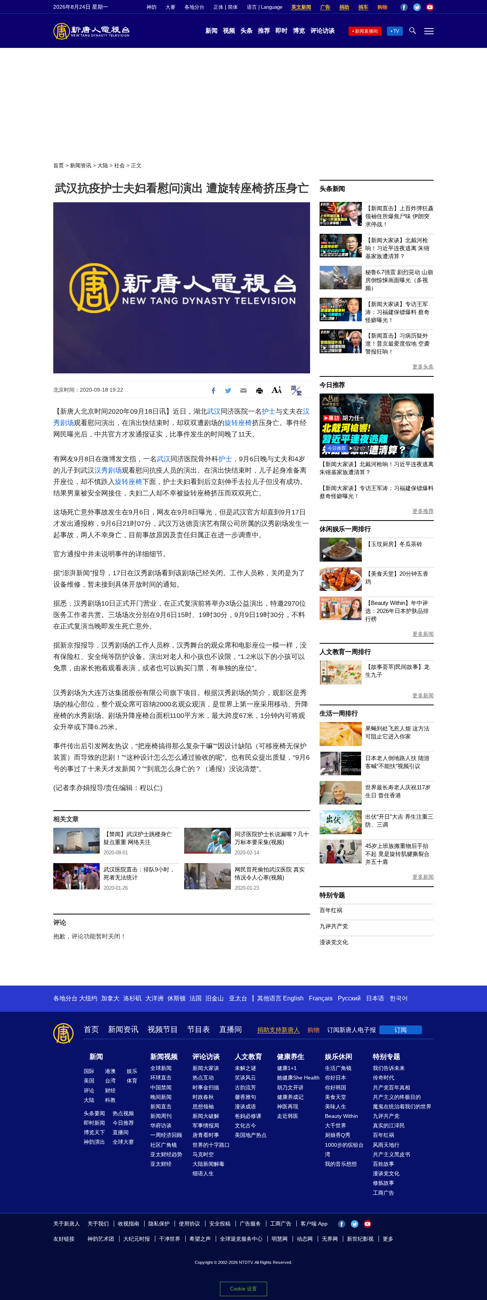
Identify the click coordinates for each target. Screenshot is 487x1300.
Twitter (417, 7)
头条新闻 (332, 188)
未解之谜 (245, 1068)
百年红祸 (331, 910)
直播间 (230, 1029)
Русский (349, 998)
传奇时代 (383, 1078)
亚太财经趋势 (166, 1154)
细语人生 (203, 1173)
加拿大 (110, 998)
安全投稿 (220, 1224)
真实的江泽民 (389, 1125)
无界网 (330, 1239)
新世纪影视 (360, 1239)
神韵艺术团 (101, 1239)
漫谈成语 (245, 1106)
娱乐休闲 (338, 1056)
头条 (246, 30)
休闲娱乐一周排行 (345, 529)
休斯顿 (176, 998)
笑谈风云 (245, 1078)
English (293, 998)
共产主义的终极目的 (397, 1097)
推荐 (264, 30)
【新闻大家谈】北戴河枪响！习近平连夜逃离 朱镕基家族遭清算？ (397, 248)
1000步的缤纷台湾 (344, 1149)
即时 (281, 30)
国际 (89, 1071)
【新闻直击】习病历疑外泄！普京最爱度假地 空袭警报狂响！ (397, 343)
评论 (89, 1090)
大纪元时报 (136, 1239)
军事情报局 (206, 1125)
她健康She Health (298, 1078)
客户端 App (314, 1224)
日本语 (375, 998)
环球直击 (161, 1078)
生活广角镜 (338, 1068)
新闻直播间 (366, 31)
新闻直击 (161, 1106)
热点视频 (123, 1113)
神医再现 (287, 1106)
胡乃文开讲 (290, 1087)
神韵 (151, 7)
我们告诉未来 (389, 1068)
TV (396, 31)
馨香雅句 (245, 1097)
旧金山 (214, 998)
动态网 (305, 1239)
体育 (132, 1081)
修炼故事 (383, 1183)
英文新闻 (301, 7)
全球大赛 (123, 1142)
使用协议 (189, 1224)
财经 (110, 1090)
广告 (325, 7)
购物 (382, 7)
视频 (229, 30)
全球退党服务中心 (241, 1239)
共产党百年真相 (391, 1087)
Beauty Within (341, 1116)
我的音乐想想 (341, 1164)
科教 (110, 1100)
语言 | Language (264, 7)
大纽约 (88, 998)
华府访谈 (161, 1125)
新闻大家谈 (206, 1068)
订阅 (401, 1030)
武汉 (214, 411)
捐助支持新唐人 (278, 1030)
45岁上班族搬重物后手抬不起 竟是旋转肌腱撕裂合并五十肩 (397, 854)
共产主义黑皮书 (391, 1154)
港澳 (110, 1071)
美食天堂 (335, 1097)
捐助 (344, 7)
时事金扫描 (206, 1087)
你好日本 (335, 1078)
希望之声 (200, 1239)
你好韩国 (335, 1087)
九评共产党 (334, 926)
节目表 (198, 1029)
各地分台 (194, 7)
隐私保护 (159, 1224)
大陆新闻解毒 (208, 1164)
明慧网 (280, 1239)
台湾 (110, 1081)
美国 (89, 1081)
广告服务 (250, 1224)
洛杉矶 (132, 998)
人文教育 (248, 1056)
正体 (218, 7)
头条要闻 (94, 1113)
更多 (388, 1239)
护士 (268, 411)
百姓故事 (383, 1164)
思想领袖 (203, 1106)
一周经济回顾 (166, 1135)
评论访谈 (322, 30)
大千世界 (335, 1125)
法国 (195, 998)
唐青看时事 (206, 1135)
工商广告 (383, 1193)
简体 (233, 7)
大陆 (102, 165)
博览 (299, 30)
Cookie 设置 (243, 1289)
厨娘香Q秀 (337, 1135)
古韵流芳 (245, 1087)
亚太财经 (161, 1164)
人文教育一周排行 (345, 652)
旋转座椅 (238, 423)
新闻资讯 (80, 165)
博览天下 (94, 1132)
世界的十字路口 (211, 1145)
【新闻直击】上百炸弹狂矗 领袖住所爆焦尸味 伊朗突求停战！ (399, 216)
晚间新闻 (161, 1097)
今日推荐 (332, 385)
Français (321, 998)
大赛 (170, 7)
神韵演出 (94, 1142)
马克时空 (203, 1154)
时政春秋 (203, 1097)
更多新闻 (423, 634)
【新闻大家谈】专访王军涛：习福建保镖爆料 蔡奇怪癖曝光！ (397, 312)
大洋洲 (154, 998)
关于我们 (98, 1224)
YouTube (430, 7)
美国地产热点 (251, 1135)
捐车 (363, 7)
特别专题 (332, 895)
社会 (119, 165)
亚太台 (238, 998)
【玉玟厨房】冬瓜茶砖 (393, 544)
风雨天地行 (386, 1145)
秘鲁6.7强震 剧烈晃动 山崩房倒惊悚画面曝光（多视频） (399, 280)
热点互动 (203, 1078)
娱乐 (132, 1071)
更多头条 (423, 366)
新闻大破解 (206, 1116)
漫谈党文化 (334, 942)
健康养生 (290, 1056)
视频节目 (163, 1029)
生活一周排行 (339, 713)
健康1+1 (287, 1068)
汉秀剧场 (108, 470)
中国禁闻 (161, 1087)
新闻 (211, 30)
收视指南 (128, 1224)
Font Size (276, 389)
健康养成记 (290, 1097)
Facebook (404, 7)
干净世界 (169, 1239)
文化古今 (245, 1125)
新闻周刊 (161, 1116)
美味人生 (335, 1106)
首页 (58, 165)
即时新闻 (94, 1123)
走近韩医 (287, 1116)
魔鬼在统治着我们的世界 (402, 1106)
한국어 (399, 998)
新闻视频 (164, 1056)
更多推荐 (423, 511)
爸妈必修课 (248, 1116)
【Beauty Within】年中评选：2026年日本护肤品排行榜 (397, 611)
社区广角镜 (163, 1145)
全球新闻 (161, 1068)
